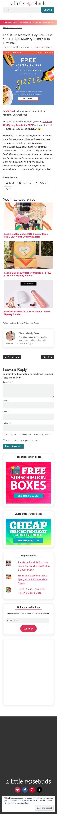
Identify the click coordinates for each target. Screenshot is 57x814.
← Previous (12, 357)
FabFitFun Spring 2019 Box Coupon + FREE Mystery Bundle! (27, 313)
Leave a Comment (43, 47)
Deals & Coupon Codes (28, 323)
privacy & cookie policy (19, 803)
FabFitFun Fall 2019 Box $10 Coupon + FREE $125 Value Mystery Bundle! (27, 274)
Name (6, 401)
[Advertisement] (28, 672)
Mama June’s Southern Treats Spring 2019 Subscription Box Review (32, 579)
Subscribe (28, 628)
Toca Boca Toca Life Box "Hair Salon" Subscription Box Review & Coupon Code (34, 566)
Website (7, 423)
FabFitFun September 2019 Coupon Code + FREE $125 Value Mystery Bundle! (27, 235)
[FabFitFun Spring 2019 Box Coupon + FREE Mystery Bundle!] (28, 294)
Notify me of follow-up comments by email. (29, 435)
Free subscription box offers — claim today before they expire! (29, 22)
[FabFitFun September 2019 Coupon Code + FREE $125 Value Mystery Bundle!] (28, 216)
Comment (8, 382)
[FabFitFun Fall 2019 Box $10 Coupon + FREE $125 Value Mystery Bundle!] (28, 255)
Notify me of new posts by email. (24, 440)
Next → (48, 357)
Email (7, 412)
